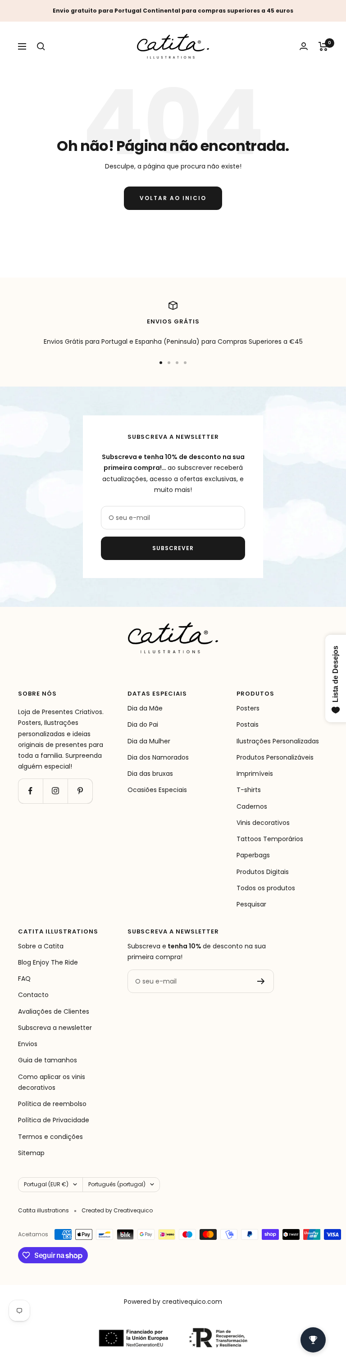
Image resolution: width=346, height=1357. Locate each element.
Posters (248, 708)
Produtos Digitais (263, 871)
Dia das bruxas (150, 773)
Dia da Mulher (148, 741)
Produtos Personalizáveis (275, 757)
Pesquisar (251, 904)
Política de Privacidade (53, 1120)
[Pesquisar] (41, 46)
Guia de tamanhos (47, 1060)
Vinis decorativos (263, 822)
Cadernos (252, 806)
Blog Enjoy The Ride (48, 962)
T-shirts (249, 789)
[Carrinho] (323, 46)
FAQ (24, 978)
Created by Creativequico (117, 1210)
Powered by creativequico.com (173, 1301)
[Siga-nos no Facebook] (30, 791)
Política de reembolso (52, 1103)
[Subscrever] (261, 981)
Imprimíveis (255, 773)
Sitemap (31, 1152)
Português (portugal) (117, 1184)
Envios (27, 1043)
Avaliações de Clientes (53, 1011)
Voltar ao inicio (173, 198)
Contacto (33, 994)
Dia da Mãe (145, 708)
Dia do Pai (142, 724)
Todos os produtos (266, 888)
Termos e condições (50, 1136)
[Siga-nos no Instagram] (55, 791)
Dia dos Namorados (158, 757)
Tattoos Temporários (270, 838)
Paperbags (253, 855)
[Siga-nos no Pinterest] (80, 791)
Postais (248, 724)
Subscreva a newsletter (55, 1027)
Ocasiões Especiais (157, 789)
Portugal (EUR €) (46, 1184)
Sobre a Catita (41, 946)
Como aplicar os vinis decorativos (51, 1082)
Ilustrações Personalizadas (278, 741)
